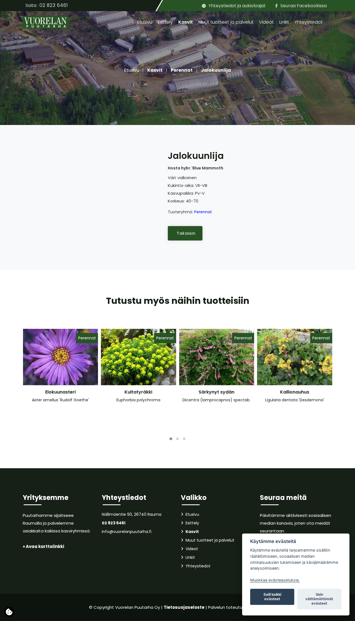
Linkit (284, 22)
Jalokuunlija (216, 70)
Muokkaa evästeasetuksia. (275, 580)
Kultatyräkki (138, 392)
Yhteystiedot (309, 22)
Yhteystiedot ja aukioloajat (237, 5)
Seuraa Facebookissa (303, 5)
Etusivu (144, 22)
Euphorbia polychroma (138, 400)
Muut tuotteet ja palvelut (225, 22)
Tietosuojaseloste (184, 607)
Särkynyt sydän (216, 392)
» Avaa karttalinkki (43, 546)
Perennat (182, 70)
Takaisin (186, 233)
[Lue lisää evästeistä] (9, 613)
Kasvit (185, 22)
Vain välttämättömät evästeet (319, 598)
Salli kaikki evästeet (272, 596)
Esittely (165, 22)
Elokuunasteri (60, 392)
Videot (266, 22)
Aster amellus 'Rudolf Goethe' (60, 400)
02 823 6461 (53, 5)
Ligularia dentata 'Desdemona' (294, 400)
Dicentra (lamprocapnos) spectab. (216, 400)
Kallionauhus (294, 392)
